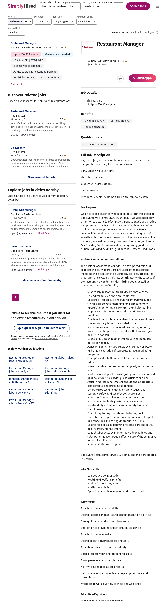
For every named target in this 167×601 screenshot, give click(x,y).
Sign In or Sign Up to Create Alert (44, 328)
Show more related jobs (42, 177)
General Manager (21, 246)
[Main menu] (157, 6)
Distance (38, 16)
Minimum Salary (84, 16)
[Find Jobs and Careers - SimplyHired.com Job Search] (23, 6)
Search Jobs (138, 6)
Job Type (57, 16)
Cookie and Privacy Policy (46, 339)
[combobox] (60, 6)
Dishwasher (18, 147)
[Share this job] (120, 78)
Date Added (14, 28)
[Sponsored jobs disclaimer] (157, 32)
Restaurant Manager (23, 43)
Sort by (11, 16)
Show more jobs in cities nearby (42, 280)
